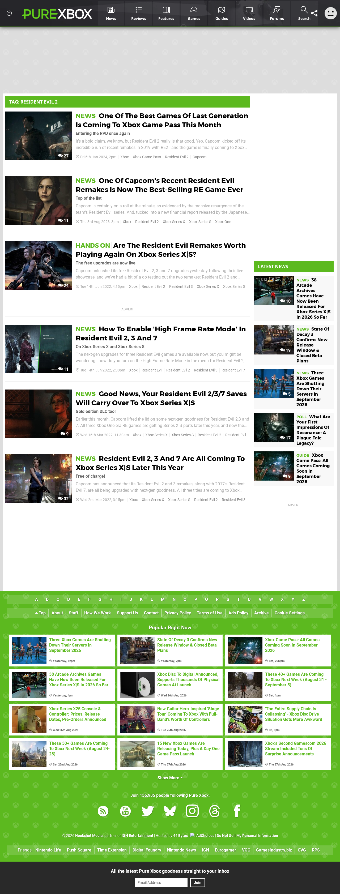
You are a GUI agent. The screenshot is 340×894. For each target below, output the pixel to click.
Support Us (127, 612)
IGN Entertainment (137, 835)
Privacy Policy (177, 612)
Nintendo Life (48, 850)
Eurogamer (225, 850)
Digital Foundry (147, 850)
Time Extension (112, 850)
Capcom (199, 157)
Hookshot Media (89, 835)
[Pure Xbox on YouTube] (125, 812)
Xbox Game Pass (147, 157)
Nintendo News (181, 850)
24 (66, 285)
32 (66, 498)
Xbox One (223, 222)
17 (288, 437)
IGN (205, 850)
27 (66, 156)
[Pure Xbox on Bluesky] (170, 812)
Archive (261, 612)
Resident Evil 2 (177, 157)
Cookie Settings (290, 612)
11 (66, 220)
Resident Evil (152, 370)
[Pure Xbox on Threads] (214, 812)
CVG (302, 850)
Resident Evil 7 (233, 370)
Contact (151, 612)
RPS (316, 850)
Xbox (124, 157)
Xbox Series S (200, 222)
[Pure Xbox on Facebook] (237, 812)
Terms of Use (210, 612)
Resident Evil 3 (181, 286)
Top (42, 612)
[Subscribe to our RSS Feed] (103, 812)
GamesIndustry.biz (274, 850)
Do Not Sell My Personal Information (247, 835)
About (57, 612)
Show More (169, 777)
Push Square (79, 850)
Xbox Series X (174, 222)
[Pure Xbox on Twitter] (148, 812)
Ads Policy (238, 612)
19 (288, 350)
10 (288, 301)
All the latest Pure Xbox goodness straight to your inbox (170, 871)
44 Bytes (180, 835)
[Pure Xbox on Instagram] (192, 812)
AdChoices (205, 835)
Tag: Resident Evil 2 (33, 102)
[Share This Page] (314, 13)
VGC (246, 850)
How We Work (97, 612)
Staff (73, 612)
